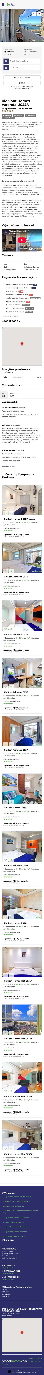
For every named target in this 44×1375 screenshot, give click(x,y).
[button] (1, 41)
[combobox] (25, 67)
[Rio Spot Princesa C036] (22, 673)
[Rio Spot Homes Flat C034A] (22, 1077)
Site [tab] (4, 395)
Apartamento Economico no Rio (16, 1201)
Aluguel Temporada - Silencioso (16, 1218)
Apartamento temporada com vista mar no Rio (20, 1212)
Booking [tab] (13, 395)
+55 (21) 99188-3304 (8, 1273)
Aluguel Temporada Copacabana (16, 1227)
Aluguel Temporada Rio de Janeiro (17, 1197)
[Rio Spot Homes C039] (22, 789)
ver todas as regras (9, 316)
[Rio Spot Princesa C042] (22, 846)
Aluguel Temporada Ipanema (15, 1232)
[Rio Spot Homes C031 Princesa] (22, 500)
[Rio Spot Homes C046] (22, 904)
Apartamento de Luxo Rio (13, 1206)
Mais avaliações (8, 466)
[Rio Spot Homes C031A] (22, 962)
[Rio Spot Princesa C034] (22, 615)
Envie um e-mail (23, 77)
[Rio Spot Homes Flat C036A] (22, 1135)
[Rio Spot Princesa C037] (22, 731)
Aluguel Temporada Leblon (14, 1236)
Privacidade (35, 1362)
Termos (5, 1364)
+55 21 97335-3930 (8, 1279)
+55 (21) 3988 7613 (7, 1268)
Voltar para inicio (35, 1358)
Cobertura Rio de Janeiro (13, 1222)
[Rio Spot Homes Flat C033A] (22, 1020)
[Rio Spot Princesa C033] (22, 558)
